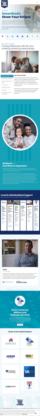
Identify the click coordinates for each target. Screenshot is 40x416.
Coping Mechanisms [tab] (6, 87)
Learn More (22, 219)
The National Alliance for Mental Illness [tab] (7, 93)
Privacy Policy (26, 406)
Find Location (16, 224)
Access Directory (10, 226)
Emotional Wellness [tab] (6, 76)
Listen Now (35, 228)
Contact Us (20, 406)
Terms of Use (32, 406)
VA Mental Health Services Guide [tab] (7, 82)
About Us (15, 406)
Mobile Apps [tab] (4, 90)
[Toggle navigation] (37, 2)
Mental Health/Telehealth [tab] (7, 78)
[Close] (38, 410)
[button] (3, 261)
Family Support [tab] (5, 85)
